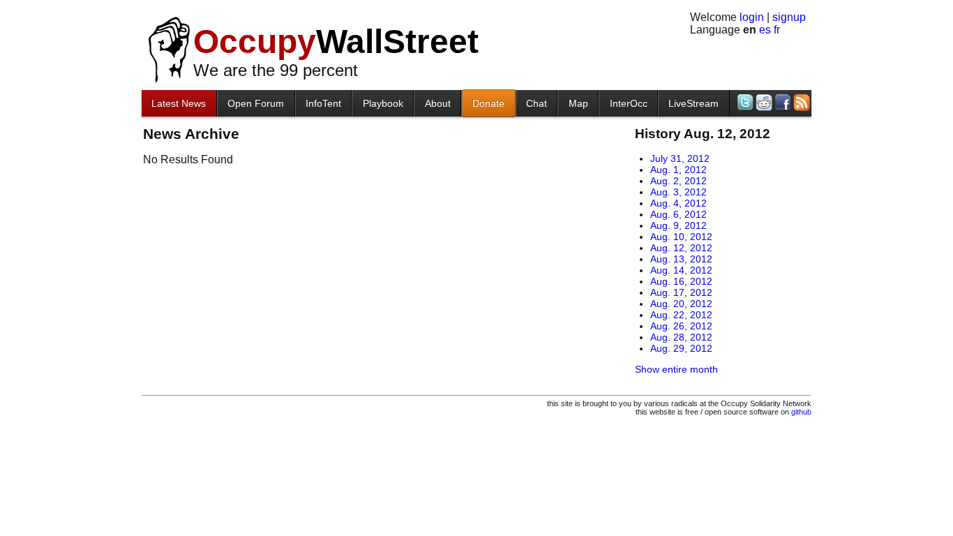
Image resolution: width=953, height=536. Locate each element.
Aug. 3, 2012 (678, 192)
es (765, 30)
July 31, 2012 (680, 158)
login (752, 17)
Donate (488, 103)
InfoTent (323, 103)
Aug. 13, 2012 (681, 259)
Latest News (178, 103)
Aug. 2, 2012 (678, 180)
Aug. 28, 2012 (681, 337)
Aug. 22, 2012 (681, 314)
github (801, 412)
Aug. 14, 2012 (681, 270)
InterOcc (628, 103)
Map (578, 103)
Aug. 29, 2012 (681, 348)
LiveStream (693, 103)
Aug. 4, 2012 (678, 203)
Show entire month (676, 369)
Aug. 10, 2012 (681, 236)
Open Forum (255, 103)
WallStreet (336, 41)
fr (777, 30)
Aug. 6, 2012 (678, 214)
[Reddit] (762, 102)
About (438, 103)
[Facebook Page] (781, 102)
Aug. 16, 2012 (681, 281)
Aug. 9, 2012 (678, 225)
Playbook (383, 103)
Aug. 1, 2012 (678, 169)
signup (789, 17)
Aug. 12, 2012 (681, 247)
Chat (536, 103)
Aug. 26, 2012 (681, 326)
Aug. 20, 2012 (681, 303)
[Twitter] (744, 102)
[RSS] (800, 102)
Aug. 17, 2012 (681, 292)
